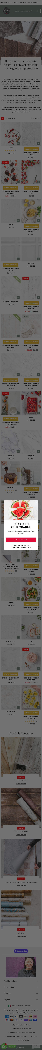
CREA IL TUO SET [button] (21, 540)
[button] (35, 502)
